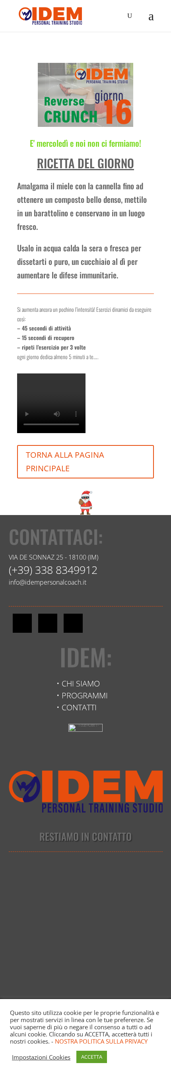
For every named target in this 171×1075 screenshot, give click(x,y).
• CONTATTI (76, 707)
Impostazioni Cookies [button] (41, 1057)
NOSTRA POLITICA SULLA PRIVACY (101, 1041)
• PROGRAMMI (82, 695)
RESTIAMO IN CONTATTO (85, 836)
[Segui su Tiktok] (73, 623)
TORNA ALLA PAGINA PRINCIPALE (65, 461)
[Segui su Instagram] (47, 623)
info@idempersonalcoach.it (47, 582)
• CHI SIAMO (78, 683)
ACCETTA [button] (91, 1056)
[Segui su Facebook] (22, 623)
